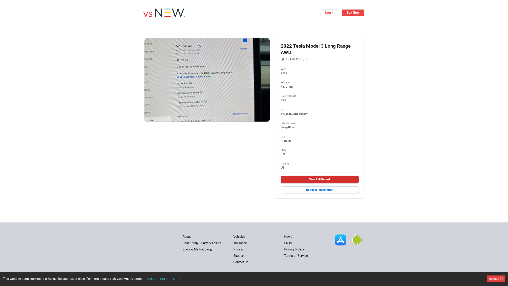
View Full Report (319, 179)
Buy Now (353, 12)
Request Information (319, 189)
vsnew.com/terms (129, 279)
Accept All (496, 279)
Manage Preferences (163, 279)
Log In (329, 12)
